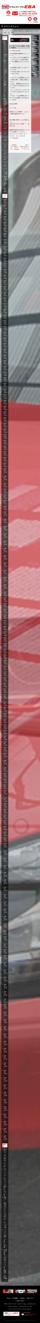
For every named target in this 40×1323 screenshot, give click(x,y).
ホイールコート (13, 1306)
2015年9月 (5, 786)
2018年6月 (5, 650)
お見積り (22, 1298)
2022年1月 (5, 430)
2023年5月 (5, 356)
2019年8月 (5, 605)
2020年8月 (5, 535)
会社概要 (15, 1298)
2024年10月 (5, 271)
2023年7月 (5, 345)
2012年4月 (5, 1064)
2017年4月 (5, 696)
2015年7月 (5, 799)
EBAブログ (21, 31)
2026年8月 (5, 201)
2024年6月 (5, 288)
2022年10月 (5, 379)
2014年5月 (5, 889)
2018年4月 (5, 656)
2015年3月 (5, 822)
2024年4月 (5, 294)
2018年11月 (5, 645)
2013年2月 (5, 993)
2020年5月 (5, 557)
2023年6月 (5, 351)
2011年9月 (5, 1116)
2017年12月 (5, 673)
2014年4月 (5, 896)
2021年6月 (5, 470)
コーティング (5, 126)
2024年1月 (5, 311)
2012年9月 (5, 1028)
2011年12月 (5, 1094)
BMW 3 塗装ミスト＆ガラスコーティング (24, 147)
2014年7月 (5, 874)
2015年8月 (5, 792)
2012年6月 (5, 1050)
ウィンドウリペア (5, 144)
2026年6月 (5, 212)
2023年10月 (5, 328)
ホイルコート (5, 157)
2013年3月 (5, 986)
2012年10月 (5, 1021)
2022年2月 (5, 425)
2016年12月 (5, 715)
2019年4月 (5, 622)
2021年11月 (5, 442)
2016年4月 (5, 749)
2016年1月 (5, 769)
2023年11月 (5, 322)
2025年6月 (5, 248)
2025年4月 (5, 254)
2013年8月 (5, 951)
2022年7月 (5, 396)
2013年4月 (5, 979)
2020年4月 (5, 564)
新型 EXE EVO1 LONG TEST (5, 102)
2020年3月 (5, 572)
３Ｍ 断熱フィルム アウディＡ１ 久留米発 (14, 147)
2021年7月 (5, 465)
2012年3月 (5, 1072)
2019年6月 (5, 611)
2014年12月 (5, 839)
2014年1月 (5, 918)
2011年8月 (5, 1123)
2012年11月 (5, 1013)
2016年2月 (5, 762)
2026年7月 (5, 207)
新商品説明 (5, 183)
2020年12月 (5, 508)
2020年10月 (5, 521)
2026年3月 (5, 229)
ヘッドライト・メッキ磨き (5, 171)
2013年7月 (5, 957)
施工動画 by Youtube (5, 178)
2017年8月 (5, 690)
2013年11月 (5, 932)
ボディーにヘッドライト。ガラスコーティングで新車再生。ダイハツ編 (5, 1181)
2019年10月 (5, 593)
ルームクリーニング (5, 151)
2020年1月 (5, 586)
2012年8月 (5, 1035)
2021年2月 (5, 496)
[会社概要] (35, 19)
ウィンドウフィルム (5, 138)
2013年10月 (5, 938)
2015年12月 (5, 775)
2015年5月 (5, 811)
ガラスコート (5, 131)
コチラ (17, 138)
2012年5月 (5, 1057)
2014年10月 (5, 852)
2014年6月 (5, 881)
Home (9, 1298)
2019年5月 (5, 616)
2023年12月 (5, 316)
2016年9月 (5, 721)
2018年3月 (5, 662)
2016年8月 (5, 726)
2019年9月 (5, 599)
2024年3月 (5, 299)
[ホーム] (30, 19)
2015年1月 (5, 833)
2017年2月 (5, 709)
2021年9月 (5, 453)
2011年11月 (5, 1101)
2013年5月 (5, 971)
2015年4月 (5, 816)
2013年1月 (5, 1000)
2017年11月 (5, 679)
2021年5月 (5, 478)
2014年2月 (5, 910)
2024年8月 (5, 277)
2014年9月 (5, 860)
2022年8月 (5, 390)
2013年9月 (5, 945)
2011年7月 (5, 1130)
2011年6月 (5, 1137)
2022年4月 (5, 413)
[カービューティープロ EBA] (20, 6)
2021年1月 (5, 502)
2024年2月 (5, 305)
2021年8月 (5, 459)
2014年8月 (5, 867)
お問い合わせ (20, 1301)
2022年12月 (5, 373)
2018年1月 (5, 668)
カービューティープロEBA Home (9, 31)
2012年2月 (5, 1079)
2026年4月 (5, 224)
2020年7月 (5, 543)
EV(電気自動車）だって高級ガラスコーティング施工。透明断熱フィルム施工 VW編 (5, 1264)
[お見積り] (8, 13)
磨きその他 (5, 190)
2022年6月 (5, 402)
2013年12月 (5, 925)
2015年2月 (5, 828)
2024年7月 (5, 282)
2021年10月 (5, 447)
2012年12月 (5, 1006)
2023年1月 (5, 368)
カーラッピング (5, 163)
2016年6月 (5, 738)
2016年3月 (5, 755)
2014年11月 (5, 845)
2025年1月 (5, 259)
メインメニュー (11, 26)
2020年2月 (5, 579)
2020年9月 (5, 528)
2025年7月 (5, 241)
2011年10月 (5, 1108)
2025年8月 (5, 235)
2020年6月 (5, 550)
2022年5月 (5, 408)
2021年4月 (5, 485)
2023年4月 (5, 362)
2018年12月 (5, 639)
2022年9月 (5, 385)
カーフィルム (22, 1304)
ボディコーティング (10, 1304)
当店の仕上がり (29, 31)
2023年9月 (5, 333)
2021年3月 (5, 491)
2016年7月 (5, 732)
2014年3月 (5, 903)
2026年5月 (5, 218)
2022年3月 (5, 419)
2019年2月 (5, 628)
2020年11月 (5, 513)
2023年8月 (5, 339)
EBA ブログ (30, 1298)
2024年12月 (5, 265)
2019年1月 (5, 633)
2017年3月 (5, 703)
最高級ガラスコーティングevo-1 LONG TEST (5, 66)
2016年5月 (5, 743)
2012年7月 (5, 1043)
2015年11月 (5, 781)
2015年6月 (5, 805)
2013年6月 (5, 964)
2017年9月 (5, 685)
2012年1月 (5, 1086)
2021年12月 (5, 436)
